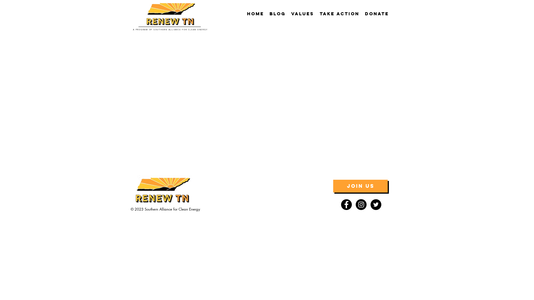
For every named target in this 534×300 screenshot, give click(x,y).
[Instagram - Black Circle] (361, 204)
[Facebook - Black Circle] (346, 204)
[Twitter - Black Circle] (375, 204)
